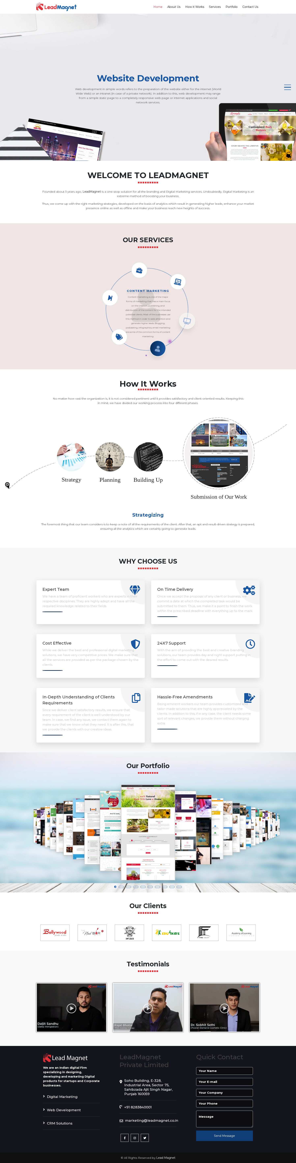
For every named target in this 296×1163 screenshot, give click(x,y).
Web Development (64, 1110)
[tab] (71, 467)
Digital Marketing (62, 1097)
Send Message (224, 1136)
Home (157, 7)
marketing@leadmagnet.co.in (150, 1120)
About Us (173, 7)
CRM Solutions (59, 1123)
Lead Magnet (165, 1158)
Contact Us (250, 7)
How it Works (194, 7)
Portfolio (232, 7)
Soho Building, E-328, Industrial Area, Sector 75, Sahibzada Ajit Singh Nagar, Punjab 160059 (148, 1087)
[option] (54, 933)
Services (215, 7)
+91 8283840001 (138, 1107)
